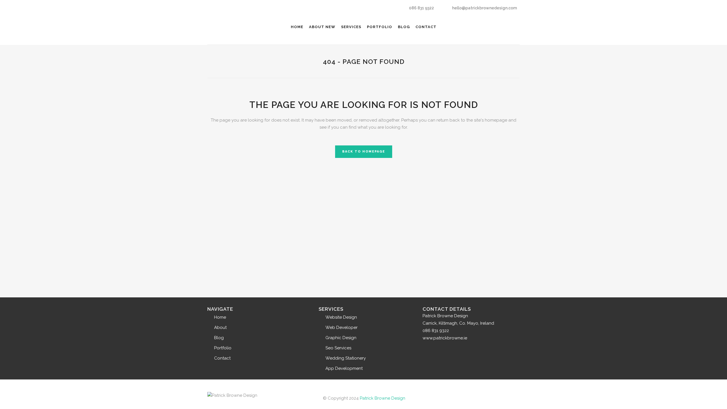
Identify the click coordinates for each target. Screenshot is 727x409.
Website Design (341, 317)
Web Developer (341, 327)
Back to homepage (363, 151)
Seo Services (338, 347)
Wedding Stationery (345, 358)
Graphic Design (340, 337)
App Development (344, 368)
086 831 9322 (421, 8)
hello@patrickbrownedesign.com (484, 8)
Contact (222, 358)
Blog (219, 337)
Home (220, 317)
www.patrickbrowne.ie (445, 338)
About (220, 327)
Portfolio (222, 347)
